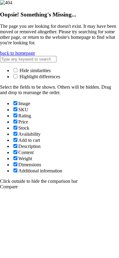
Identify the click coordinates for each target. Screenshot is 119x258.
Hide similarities (34, 70)
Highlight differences (39, 76)
